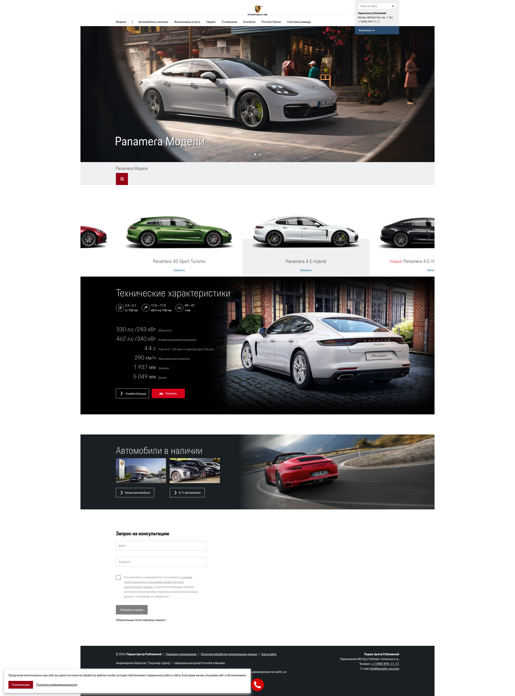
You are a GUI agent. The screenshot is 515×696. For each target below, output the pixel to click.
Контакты (249, 21)
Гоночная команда (299, 21)
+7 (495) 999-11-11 (369, 21)
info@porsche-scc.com (384, 668)
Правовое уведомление (181, 654)
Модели (121, 21)
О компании (229, 21)
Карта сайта (268, 654)
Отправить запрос (131, 609)
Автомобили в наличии (153, 21)
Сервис (211, 21)
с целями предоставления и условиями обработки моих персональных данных (158, 582)
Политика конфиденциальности (56, 684)
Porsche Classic (271, 21)
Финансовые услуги (187, 21)
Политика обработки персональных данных (229, 654)
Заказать (179, 270)
